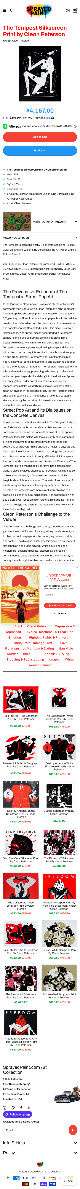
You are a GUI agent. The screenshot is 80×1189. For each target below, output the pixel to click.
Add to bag (40, 137)
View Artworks (5, 10)
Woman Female (40, 665)
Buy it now (40, 150)
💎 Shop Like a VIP (60, 605)
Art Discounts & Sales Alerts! (21, 1121)
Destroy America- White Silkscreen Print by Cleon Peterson (59, 766)
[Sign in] (68, 10)
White (69, 659)
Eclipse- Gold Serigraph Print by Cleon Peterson (59, 996)
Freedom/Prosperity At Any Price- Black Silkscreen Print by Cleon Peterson (20, 1041)
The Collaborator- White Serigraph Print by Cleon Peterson (59, 719)
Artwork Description (16, 237)
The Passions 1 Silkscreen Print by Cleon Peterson (21, 996)
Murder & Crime (19, 653)
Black (19, 626)
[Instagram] (4, 1108)
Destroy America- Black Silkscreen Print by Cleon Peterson (20, 814)
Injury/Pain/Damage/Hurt (33, 642)
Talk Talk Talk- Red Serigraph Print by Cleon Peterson (20, 717)
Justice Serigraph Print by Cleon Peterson (59, 812)
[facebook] (21, 1107)
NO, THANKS (60, 613)
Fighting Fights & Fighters (48, 637)
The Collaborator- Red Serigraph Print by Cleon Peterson (21, 905)
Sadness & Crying (56, 653)
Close (40, 1143)
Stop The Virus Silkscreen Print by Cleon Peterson (21, 860)
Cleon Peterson (21, 40)
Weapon (55, 659)
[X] (29, 1108)
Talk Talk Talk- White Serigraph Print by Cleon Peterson (20, 952)
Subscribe (73, 1130)
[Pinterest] (13, 1108)
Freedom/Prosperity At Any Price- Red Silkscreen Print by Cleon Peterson (59, 905)
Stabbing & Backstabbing (25, 659)
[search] (12, 10)
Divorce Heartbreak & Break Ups (49, 632)
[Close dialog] (77, 567)
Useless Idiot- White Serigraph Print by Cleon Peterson (20, 765)
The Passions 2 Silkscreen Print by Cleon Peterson (59, 860)
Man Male (65, 648)
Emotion (15, 637)
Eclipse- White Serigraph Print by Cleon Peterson (59, 952)
